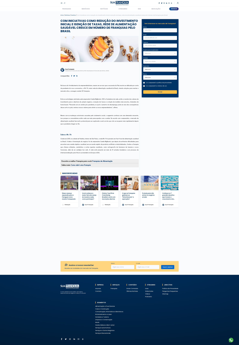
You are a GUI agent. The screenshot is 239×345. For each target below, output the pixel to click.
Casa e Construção (102, 309)
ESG (139, 9)
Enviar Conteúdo (132, 288)
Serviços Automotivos (103, 328)
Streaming (123, 9)
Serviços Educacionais (103, 333)
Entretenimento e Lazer (103, 314)
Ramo (145, 74)
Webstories (149, 291)
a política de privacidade (164, 82)
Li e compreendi (159, 82)
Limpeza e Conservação (103, 320)
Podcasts (148, 297)
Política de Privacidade (170, 288)
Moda (97, 322)
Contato (98, 291)
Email (144, 35)
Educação (156, 9)
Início (62, 15)
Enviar (160, 92)
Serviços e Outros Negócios (104, 330)
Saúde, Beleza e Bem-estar (104, 325)
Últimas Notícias (132, 291)
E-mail (138, 263)
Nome (145, 27)
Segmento (146, 66)
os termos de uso (161, 86)
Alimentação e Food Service (105, 306)
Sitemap (165, 294)
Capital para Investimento (150, 50)
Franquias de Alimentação (102, 161)
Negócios (86, 9)
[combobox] (159, 61)
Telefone (145, 42)
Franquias (66, 9)
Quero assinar (168, 267)
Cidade (145, 58)
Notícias (104, 9)
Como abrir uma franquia (81, 165)
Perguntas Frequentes (170, 291)
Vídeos (147, 294)
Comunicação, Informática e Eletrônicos (109, 312)
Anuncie (174, 9)
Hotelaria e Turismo (102, 317)
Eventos (73, 15)
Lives (146, 288)
